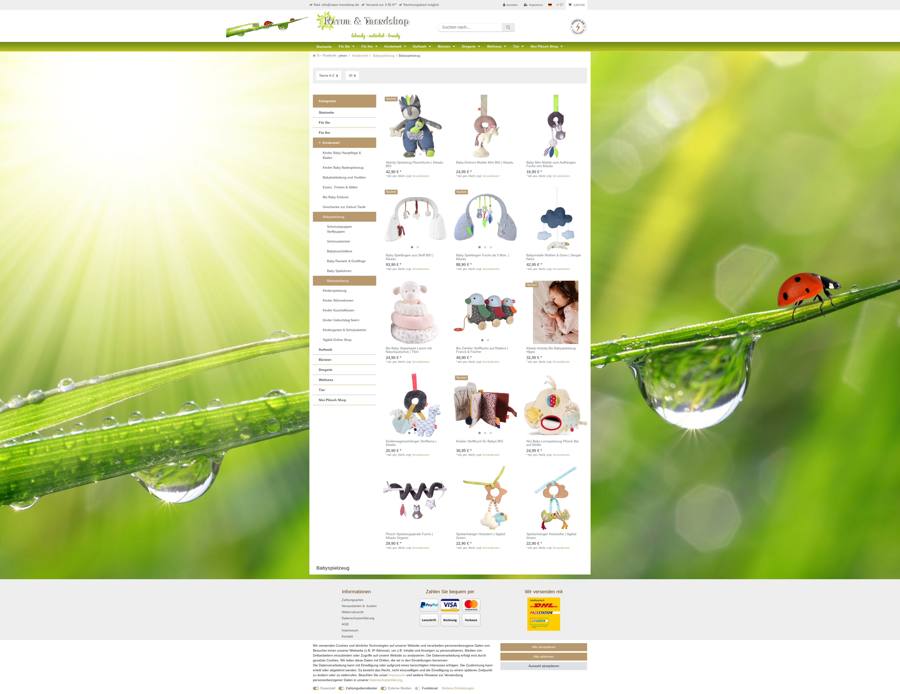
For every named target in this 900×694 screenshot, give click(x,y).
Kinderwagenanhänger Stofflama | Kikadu (411, 443)
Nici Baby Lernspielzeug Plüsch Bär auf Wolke (552, 443)
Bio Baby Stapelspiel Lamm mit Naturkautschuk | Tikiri (409, 350)
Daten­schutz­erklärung (386, 680)
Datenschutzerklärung (358, 618)
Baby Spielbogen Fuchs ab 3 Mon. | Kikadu (482, 257)
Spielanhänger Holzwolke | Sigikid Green (551, 535)
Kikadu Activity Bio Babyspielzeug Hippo (551, 350)
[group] (414, 126)
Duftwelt (420, 46)
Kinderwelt (393, 46)
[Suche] (508, 27)
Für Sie (345, 46)
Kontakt (347, 636)
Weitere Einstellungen (458, 688)
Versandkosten (420, 176)
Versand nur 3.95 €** (381, 5)
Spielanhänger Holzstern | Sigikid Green (480, 535)
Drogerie (469, 46)
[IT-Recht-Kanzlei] (578, 26)
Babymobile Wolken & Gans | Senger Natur (553, 257)
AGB (345, 624)
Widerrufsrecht (353, 612)
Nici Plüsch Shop (545, 46)
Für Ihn (367, 46)
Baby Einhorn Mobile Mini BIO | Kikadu (484, 162)
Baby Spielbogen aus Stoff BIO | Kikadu (409, 257)
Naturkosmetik (328, 56)
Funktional (430, 688)
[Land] (549, 5)
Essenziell (327, 688)
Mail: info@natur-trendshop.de (336, 5)
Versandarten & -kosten (359, 606)
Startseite (324, 47)
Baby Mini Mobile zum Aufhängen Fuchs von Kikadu (551, 164)
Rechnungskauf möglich (421, 5)
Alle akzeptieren (544, 647)
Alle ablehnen (544, 656)
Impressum (350, 630)
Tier (516, 46)
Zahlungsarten (352, 600)
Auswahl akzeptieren (544, 666)
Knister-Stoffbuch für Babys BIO (479, 441)
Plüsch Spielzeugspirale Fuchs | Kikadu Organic (409, 535)
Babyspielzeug (383, 55)
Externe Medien (400, 688)
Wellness (494, 46)
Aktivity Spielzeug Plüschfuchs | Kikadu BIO (414, 164)
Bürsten (444, 46)
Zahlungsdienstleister (361, 688)
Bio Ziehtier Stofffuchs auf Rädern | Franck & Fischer (482, 350)
